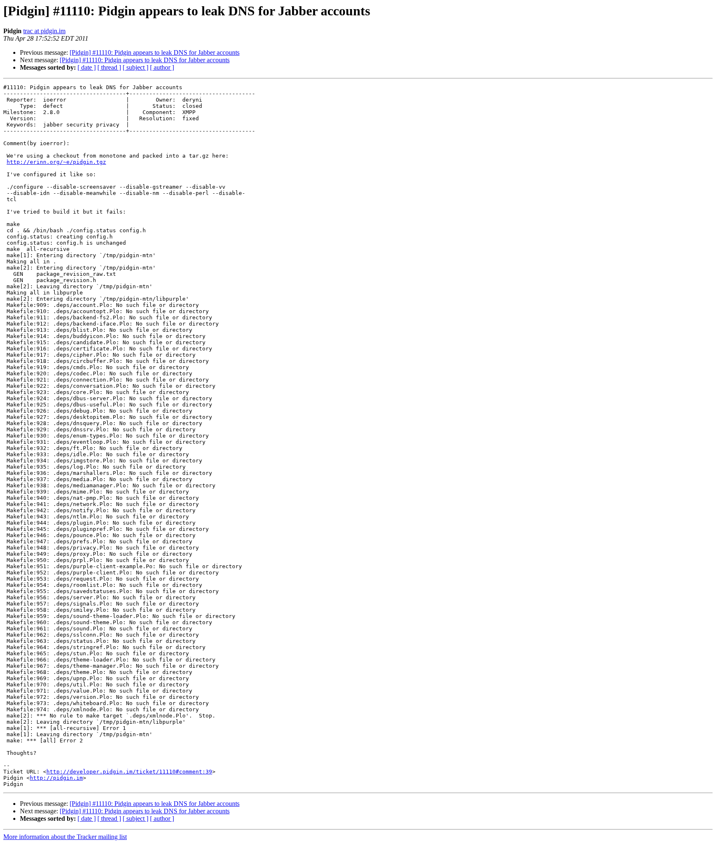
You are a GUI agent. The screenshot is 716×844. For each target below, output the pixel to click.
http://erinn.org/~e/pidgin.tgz (56, 162)
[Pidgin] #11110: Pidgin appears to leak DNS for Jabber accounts (154, 52)
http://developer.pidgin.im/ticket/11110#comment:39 (129, 772)
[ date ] (86, 67)
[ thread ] (109, 67)
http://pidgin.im (56, 778)
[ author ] (162, 67)
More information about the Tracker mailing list (65, 836)
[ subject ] (135, 67)
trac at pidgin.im (44, 30)
